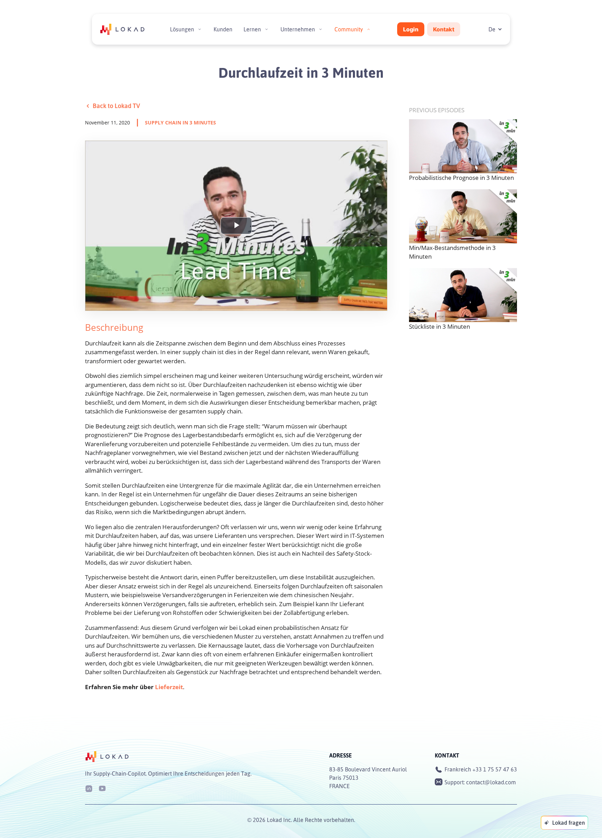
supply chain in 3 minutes (180, 122)
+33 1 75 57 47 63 (494, 769)
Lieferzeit (169, 687)
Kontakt (443, 29)
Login (410, 29)
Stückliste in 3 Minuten (439, 326)
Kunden (223, 29)
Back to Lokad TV (116, 105)
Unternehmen (297, 29)
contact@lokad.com (491, 782)
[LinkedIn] (89, 788)
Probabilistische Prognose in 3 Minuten (461, 178)
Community (348, 29)
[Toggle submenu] (199, 29)
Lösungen (182, 29)
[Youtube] (102, 788)
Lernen (252, 29)
